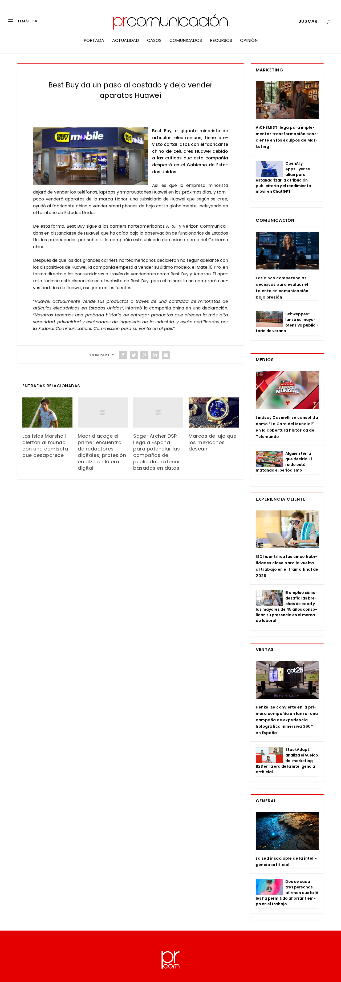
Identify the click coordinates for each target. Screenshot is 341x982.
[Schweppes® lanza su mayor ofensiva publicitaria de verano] (269, 319)
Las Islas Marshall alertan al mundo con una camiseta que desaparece (45, 445)
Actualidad (125, 40)
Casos (154, 40)
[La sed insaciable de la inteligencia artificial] (287, 831)
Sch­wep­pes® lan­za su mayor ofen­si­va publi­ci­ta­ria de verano (287, 322)
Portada (94, 40)
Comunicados (185, 40)
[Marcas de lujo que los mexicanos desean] (214, 412)
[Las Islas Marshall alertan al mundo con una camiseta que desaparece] (47, 412)
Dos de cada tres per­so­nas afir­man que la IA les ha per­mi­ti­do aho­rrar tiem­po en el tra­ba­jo (287, 893)
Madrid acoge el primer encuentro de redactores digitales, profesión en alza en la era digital (102, 452)
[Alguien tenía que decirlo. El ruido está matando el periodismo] (269, 459)
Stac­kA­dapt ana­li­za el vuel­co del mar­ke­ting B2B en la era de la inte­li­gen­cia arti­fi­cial (287, 761)
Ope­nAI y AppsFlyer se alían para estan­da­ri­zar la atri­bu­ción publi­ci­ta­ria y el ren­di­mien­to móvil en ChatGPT (283, 177)
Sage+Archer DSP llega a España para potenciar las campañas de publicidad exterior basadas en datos (156, 452)
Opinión (249, 40)
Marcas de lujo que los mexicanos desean (212, 442)
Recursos (221, 40)
